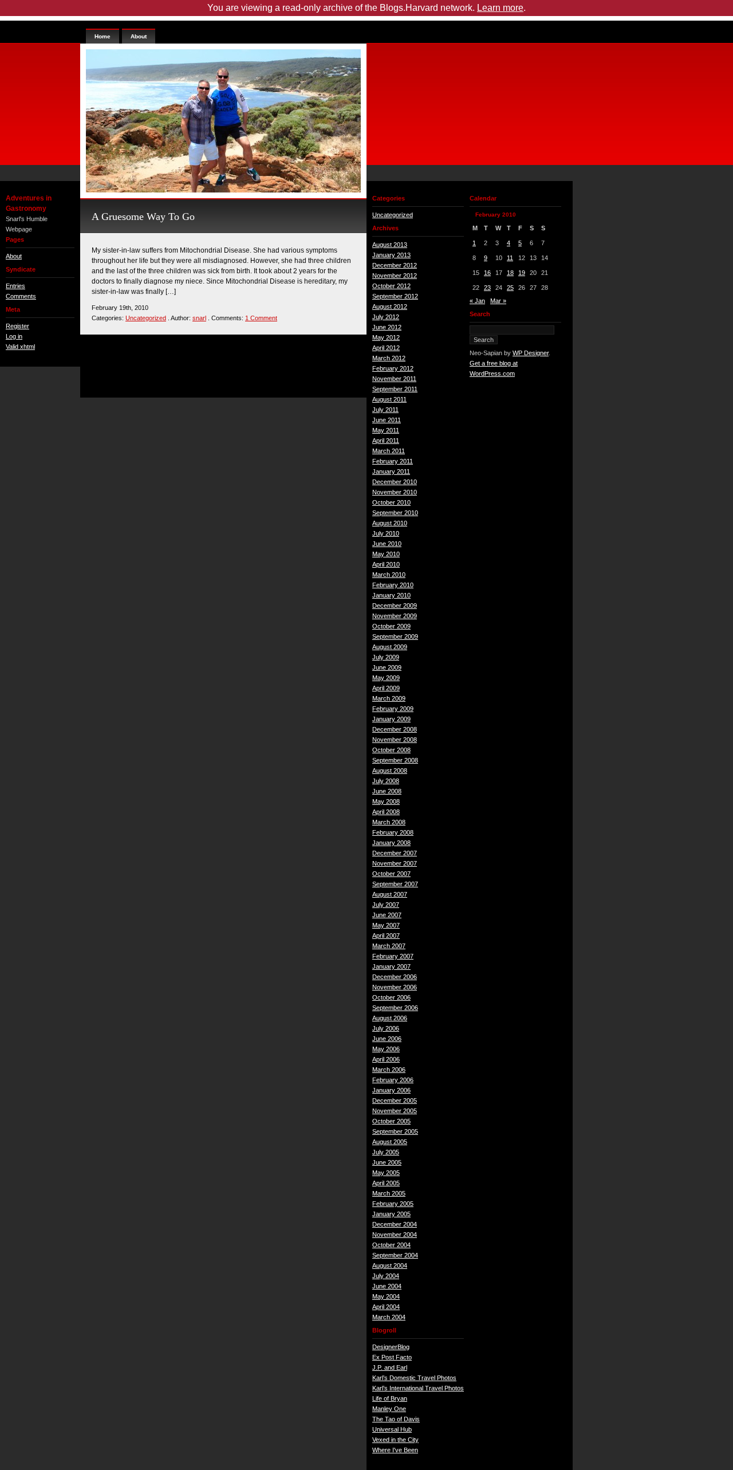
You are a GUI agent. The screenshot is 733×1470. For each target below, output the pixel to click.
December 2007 (394, 853)
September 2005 (395, 1131)
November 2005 (394, 1110)
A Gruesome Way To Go (143, 216)
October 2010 (391, 502)
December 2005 (394, 1100)
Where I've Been (395, 1450)
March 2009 (388, 698)
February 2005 (392, 1203)
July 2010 (385, 533)
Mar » (498, 300)
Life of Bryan (389, 1398)
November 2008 (394, 739)
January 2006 (391, 1090)
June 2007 (386, 914)
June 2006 (386, 1038)
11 (510, 257)
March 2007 (388, 945)
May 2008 (386, 801)
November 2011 (394, 378)
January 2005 (391, 1213)
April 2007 (386, 935)
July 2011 (385, 409)
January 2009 (391, 719)
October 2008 (391, 749)
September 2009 (395, 636)
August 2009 (389, 646)
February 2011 (392, 461)
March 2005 (388, 1193)
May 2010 (386, 554)
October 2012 (391, 285)
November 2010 (394, 492)
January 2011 (391, 471)
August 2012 (389, 306)
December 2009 (394, 605)
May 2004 (386, 1296)
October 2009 (391, 626)
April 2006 (386, 1059)
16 (487, 272)
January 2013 (391, 254)
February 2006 (392, 1079)
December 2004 (394, 1224)
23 (487, 287)
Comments (21, 296)
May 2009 (386, 677)
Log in (14, 336)
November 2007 (394, 863)
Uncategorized (145, 318)
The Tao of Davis (396, 1419)
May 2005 (386, 1172)
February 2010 (392, 584)
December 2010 (394, 481)
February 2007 (392, 956)
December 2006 (394, 976)
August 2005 (389, 1141)
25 (510, 287)
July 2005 (385, 1152)
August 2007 (389, 894)
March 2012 (388, 358)
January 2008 (391, 842)
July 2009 (385, 657)
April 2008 (386, 811)
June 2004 (386, 1286)
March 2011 (388, 450)
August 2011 (389, 399)
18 (510, 272)
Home (102, 36)
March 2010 (388, 574)
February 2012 (392, 368)
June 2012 (386, 327)
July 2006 (385, 1028)
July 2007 (385, 904)
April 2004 (386, 1306)
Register (17, 326)
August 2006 (389, 1018)
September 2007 (395, 884)
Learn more (500, 8)
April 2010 (386, 564)
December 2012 (394, 265)
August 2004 (389, 1265)
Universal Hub (392, 1429)
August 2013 (389, 244)
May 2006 (386, 1048)
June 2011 (386, 419)
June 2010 (386, 543)
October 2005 (391, 1121)
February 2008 (392, 832)
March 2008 (388, 822)
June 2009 (386, 667)
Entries (15, 285)
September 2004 (395, 1255)
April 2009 (386, 688)
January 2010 (391, 595)
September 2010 (395, 512)
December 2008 (394, 729)
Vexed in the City (395, 1439)
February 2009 (392, 708)
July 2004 (385, 1275)
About (14, 256)
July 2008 (385, 780)
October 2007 (391, 873)
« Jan (477, 300)
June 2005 (386, 1162)
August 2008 (389, 770)
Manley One (389, 1408)
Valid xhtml (20, 346)
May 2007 (386, 925)
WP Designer (531, 352)
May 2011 (385, 430)
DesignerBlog (390, 1346)
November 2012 (394, 275)
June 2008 (386, 791)
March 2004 (388, 1317)
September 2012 (395, 296)
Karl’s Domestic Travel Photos (414, 1377)
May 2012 (386, 337)
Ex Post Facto (392, 1357)
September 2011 (394, 389)
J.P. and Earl (389, 1367)
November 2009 (394, 615)
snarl (199, 318)
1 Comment (261, 318)
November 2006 (394, 987)
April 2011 (385, 440)
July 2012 (385, 316)
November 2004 (394, 1234)
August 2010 (389, 523)
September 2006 (395, 1007)
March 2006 (388, 1069)
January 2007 (391, 966)
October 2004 (391, 1244)
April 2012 (386, 347)
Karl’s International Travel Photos (418, 1388)
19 (521, 272)
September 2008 (395, 760)
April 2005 (386, 1183)
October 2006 (391, 997)
